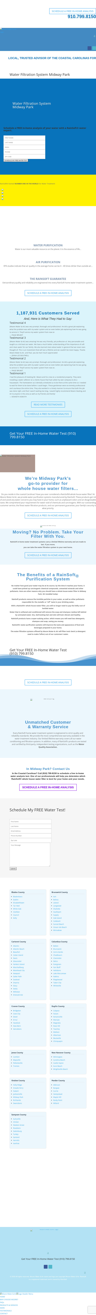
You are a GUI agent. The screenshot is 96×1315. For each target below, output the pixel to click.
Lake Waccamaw (59, 973)
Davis (15, 958)
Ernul (15, 1020)
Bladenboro (17, 896)
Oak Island (57, 918)
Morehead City (19, 970)
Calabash (57, 921)
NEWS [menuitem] (2, 1308)
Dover (15, 1017)
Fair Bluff (56, 967)
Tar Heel (16, 906)
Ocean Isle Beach (60, 927)
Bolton (55, 946)
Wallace (56, 1032)
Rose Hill (56, 1026)
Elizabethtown (18, 903)
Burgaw (56, 1088)
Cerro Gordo (58, 952)
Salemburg (17, 1131)
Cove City (16, 1014)
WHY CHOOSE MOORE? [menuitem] (9, 1299)
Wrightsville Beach (60, 1069)
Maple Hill (57, 1097)
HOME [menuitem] (2, 1297)
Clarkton (16, 912)
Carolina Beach (59, 1060)
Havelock (16, 1023)
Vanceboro (17, 1029)
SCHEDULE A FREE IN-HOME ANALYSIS (72, 11)
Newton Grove (18, 1125)
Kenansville (57, 1017)
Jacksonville (17, 1094)
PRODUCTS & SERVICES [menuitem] (9, 1305)
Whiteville (57, 986)
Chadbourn (57, 955)
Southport (57, 912)
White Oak (17, 909)
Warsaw (56, 1020)
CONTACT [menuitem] (4, 1313)
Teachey (56, 1029)
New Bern (17, 1026)
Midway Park (18, 1097)
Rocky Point (57, 1100)
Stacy (15, 986)
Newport (16, 973)
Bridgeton (17, 1010)
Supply (56, 915)
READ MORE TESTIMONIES (48, 404)
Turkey (15, 1134)
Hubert (16, 1091)
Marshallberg (18, 967)
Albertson (57, 1035)
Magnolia (57, 1023)
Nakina (56, 976)
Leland (56, 903)
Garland (16, 1137)
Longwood (57, 906)
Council (16, 915)
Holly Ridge (17, 1085)
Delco (55, 961)
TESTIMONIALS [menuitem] (6, 1311)
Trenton (16, 1066)
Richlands (17, 1100)
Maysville (16, 1060)
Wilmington (57, 1057)
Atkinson (56, 1085)
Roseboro (16, 1128)
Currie (55, 1091)
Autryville (16, 1119)
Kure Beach (57, 1066)
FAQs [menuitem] (2, 1302)
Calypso (56, 1010)
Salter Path (17, 976)
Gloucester (17, 961)
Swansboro (17, 1103)
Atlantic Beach (18, 949)
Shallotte (56, 909)
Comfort (16, 1057)
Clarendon (57, 958)
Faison (55, 1014)
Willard (56, 1103)
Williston (16, 992)
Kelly (15, 918)
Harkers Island (18, 964)
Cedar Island (18, 955)
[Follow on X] (94, 48)
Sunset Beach (58, 924)
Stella (15, 989)
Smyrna (16, 982)
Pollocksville (17, 1063)
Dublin (15, 900)
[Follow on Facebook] (89, 48)
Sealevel (16, 979)
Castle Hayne (58, 1063)
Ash (54, 896)
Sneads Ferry (18, 1088)
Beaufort (16, 952)
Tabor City (57, 982)
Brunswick (57, 949)
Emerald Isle (18, 995)
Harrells (16, 1140)
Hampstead (57, 1094)
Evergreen (57, 964)
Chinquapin (58, 1041)
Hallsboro (57, 970)
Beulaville (57, 1038)
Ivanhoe (16, 1143)
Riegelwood (57, 979)
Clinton (16, 1122)
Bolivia (55, 900)
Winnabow (57, 930)
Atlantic (16, 946)
